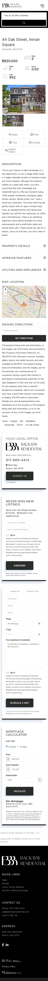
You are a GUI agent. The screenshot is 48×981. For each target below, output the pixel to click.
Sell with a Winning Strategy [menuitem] (15, 890)
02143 (20, 425)
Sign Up (13, 915)
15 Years (23, 747)
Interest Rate (11, 775)
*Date (8, 619)
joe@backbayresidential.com (15, 911)
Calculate (20, 791)
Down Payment (12, 765)
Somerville (9, 425)
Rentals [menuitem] (5, 883)
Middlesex (31, 421)
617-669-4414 (17, 460)
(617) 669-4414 (17, 908)
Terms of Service (23, 713)
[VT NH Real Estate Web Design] (24, 972)
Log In (5, 915)
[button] (24, 23)
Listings (13, 421)
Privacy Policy (16, 555)
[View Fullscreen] (5, 299)
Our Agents (10, 482)
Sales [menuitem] (4, 880)
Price (8, 754)
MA (21, 421)
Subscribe (19, 565)
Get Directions (24, 338)
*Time (8, 630)
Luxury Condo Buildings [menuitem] (13, 887)
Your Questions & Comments (18, 640)
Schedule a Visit (33, 591)
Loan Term (10, 741)
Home (5, 421)
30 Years (12, 747)
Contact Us (20, 476)
